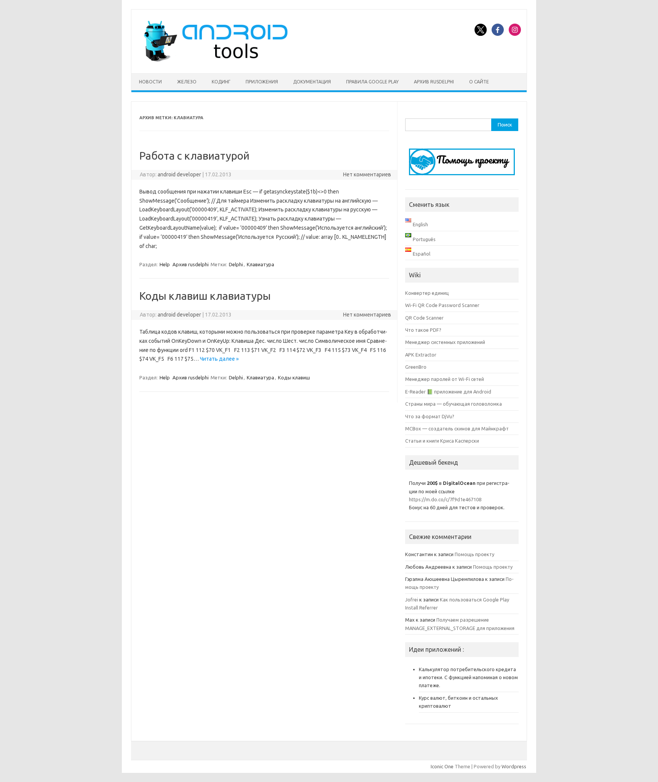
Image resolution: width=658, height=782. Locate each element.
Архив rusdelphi (434, 81)
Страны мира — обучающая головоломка (453, 403)
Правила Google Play (372, 81)
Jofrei (411, 599)
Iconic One (442, 766)
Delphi (236, 264)
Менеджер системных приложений (445, 342)
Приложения (262, 81)
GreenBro (415, 366)
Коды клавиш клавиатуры (205, 296)
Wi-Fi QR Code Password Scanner (442, 305)
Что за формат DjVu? (429, 416)
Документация (312, 81)
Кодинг (221, 81)
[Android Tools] (215, 60)
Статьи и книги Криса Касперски (442, 440)
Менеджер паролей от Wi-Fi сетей (444, 379)
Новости (150, 81)
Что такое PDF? (423, 330)
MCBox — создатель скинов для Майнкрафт (457, 428)
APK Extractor (420, 354)
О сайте (479, 81)
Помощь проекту (474, 554)
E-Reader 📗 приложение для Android (448, 391)
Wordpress (513, 766)
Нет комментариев (367, 174)
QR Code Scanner (424, 317)
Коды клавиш (294, 377)
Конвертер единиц (427, 293)
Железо (186, 81)
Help (165, 264)
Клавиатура (260, 264)
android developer (179, 174)
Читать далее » (219, 359)
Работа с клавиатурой (194, 156)
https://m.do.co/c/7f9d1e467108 (445, 499)
